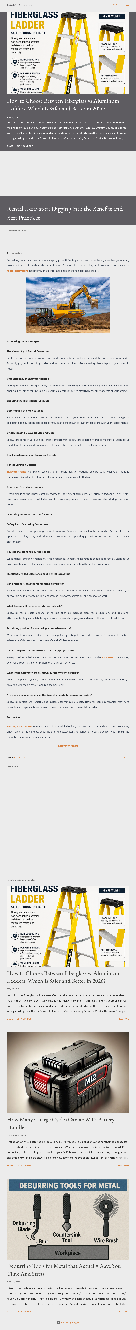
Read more (123, 1019)
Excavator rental (17, 471)
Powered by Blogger (69, 1322)
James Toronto (20, 5)
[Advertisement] (68, 177)
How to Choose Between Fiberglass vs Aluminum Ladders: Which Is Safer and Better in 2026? (63, 104)
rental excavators (17, 270)
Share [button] (10, 146)
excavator (108, 657)
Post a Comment (24, 146)
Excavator (20, 758)
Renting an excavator (20, 726)
